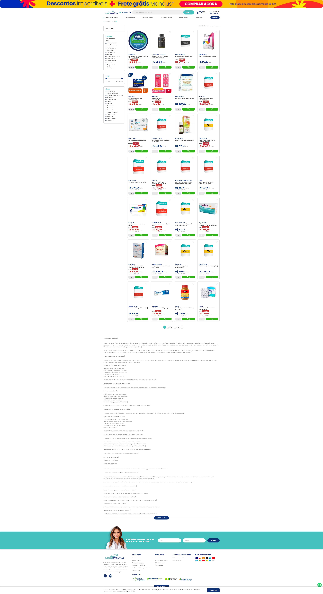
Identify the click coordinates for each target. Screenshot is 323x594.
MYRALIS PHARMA (156, 222)
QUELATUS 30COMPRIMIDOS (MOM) (136, 224)
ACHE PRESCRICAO (180, 222)
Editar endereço (160, 565)
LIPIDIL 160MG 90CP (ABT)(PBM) (208, 266)
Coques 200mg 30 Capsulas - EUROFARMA (161, 140)
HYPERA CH (131, 96)
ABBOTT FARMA (203, 138)
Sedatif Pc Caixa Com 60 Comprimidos (206, 308)
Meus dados (158, 558)
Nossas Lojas (136, 570)
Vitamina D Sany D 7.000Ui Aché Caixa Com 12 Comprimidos (183, 224)
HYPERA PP (178, 264)
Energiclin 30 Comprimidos (207, 56)
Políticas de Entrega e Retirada (141, 568)
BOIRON (201, 306)
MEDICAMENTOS (130, 17)
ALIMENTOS (199, 17)
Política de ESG (177, 560)
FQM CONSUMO (203, 222)
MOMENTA (154, 180)
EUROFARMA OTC (179, 96)
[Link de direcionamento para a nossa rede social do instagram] (110, 576)
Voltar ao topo (162, 518)
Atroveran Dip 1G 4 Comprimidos (158, 99)
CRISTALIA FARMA (132, 306)
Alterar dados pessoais (161, 560)
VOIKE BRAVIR (131, 54)
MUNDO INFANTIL (183, 17)
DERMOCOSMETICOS (147, 17)
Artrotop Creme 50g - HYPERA (161, 308)
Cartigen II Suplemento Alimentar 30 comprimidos (136, 266)
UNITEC (200, 180)
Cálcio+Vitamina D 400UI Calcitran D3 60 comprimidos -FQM (208, 224)
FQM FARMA (131, 264)
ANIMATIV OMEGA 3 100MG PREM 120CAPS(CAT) (160, 57)
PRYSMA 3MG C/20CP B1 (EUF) (184, 56)
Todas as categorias (111, 17)
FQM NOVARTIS (132, 180)
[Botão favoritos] (146, 32)
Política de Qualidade (138, 565)
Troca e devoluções (138, 563)
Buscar (188, 12)
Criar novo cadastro (160, 563)
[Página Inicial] (104, 21)
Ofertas (215, 17)
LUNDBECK (202, 96)
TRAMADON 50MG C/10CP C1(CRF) (138, 308)
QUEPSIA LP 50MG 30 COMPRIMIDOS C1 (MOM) (159, 182)
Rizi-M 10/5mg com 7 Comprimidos (181, 266)
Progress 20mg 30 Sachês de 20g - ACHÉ (161, 266)
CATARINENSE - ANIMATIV (159, 54)
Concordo (213, 590)
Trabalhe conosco (137, 558)
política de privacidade (127, 591)
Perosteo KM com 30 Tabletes (184, 98)
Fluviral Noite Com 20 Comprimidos (135, 99)
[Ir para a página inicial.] (111, 12)
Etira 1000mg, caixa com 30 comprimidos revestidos (184, 182)
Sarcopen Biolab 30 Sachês (137, 140)
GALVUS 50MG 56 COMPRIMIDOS (137, 182)
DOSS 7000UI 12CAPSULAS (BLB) (184, 140)
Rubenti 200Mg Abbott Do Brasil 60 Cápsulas (207, 140)
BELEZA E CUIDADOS (166, 17)
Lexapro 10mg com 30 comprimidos (206, 99)
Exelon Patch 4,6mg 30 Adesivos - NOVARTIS (206, 182)
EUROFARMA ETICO (180, 54)
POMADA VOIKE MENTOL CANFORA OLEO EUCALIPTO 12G (138, 57)
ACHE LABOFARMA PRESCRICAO (183, 180)
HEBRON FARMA (203, 54)
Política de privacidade (179, 558)
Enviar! (213, 540)
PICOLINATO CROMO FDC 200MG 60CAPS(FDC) (184, 308)
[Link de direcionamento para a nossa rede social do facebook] (105, 576)
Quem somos (136, 560)
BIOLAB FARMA (132, 138)
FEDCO (177, 306)
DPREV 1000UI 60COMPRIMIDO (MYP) (161, 224)
